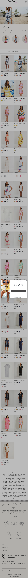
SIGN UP (18, 291)
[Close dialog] (26, 280)
